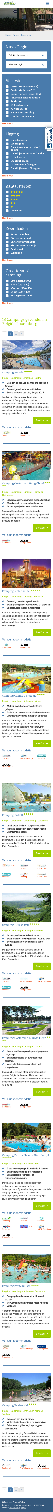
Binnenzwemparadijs (23, 245)
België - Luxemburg (22, 35)
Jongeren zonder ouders (25, 98)
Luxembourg (29, 820)
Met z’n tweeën (19, 105)
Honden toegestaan (22, 116)
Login (23, 1508)
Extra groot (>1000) (21, 295)
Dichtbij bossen (20, 161)
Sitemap (17, 1505)
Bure (37, 1163)
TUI (30, 1227)
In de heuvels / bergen (24, 164)
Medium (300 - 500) (21, 288)
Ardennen (28, 378)
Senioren (16, 101)
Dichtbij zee (17, 144)
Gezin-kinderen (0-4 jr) (24, 86)
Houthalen (38, 596)
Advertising (14, 1508)
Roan (13, 866)
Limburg (27, 492)
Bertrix (38, 378)
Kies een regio (16, 64)
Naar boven (7, 123)
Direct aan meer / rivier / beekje (25, 148)
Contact (5, 1505)
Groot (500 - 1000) (20, 292)
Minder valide (19, 109)
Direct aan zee (19, 140)
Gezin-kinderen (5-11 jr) (24, 90)
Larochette (43, 820)
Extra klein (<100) (21, 281)
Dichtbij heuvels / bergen (25, 168)
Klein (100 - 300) (20, 284)
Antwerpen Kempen (33, 1411)
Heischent (38, 930)
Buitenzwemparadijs (23, 242)
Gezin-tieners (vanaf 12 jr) (26, 94)
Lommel (37, 1046)
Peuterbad (17, 249)
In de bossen (18, 157)
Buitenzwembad (20, 234)
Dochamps (40, 1291)
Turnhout (6, 1414)
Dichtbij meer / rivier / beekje (28, 153)
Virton (38, 701)
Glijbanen (16, 253)
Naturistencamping (22, 112)
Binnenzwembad (21, 238)
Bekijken (41, 420)
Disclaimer (26, 1505)
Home (8, 35)
